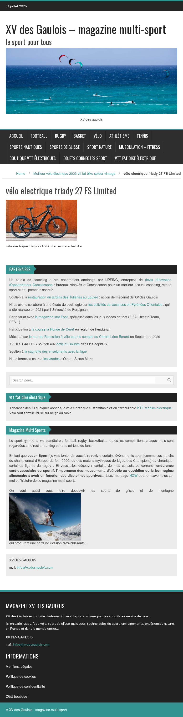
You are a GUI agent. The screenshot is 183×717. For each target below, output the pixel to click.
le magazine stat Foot (51, 316)
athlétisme (119, 136)
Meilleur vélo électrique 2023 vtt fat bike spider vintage (74, 173)
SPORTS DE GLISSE (65, 147)
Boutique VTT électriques (33, 158)
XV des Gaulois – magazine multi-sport (86, 28)
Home (20, 173)
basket (80, 136)
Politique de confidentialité (25, 686)
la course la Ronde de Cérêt (53, 329)
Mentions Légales (19, 666)
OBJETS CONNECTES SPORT (85, 158)
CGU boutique (16, 696)
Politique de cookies (21, 676)
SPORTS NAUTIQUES (26, 147)
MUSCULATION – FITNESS (139, 147)
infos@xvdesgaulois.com (35, 567)
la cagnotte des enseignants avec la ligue (56, 351)
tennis (142, 136)
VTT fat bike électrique (154, 408)
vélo (98, 136)
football (39, 136)
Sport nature (99, 147)
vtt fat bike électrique (135, 158)
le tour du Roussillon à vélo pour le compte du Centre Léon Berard (79, 336)
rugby (60, 136)
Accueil (16, 136)
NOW (133, 475)
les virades (51, 358)
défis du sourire (68, 343)
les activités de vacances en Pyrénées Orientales (125, 304)
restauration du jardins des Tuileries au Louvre (63, 297)
